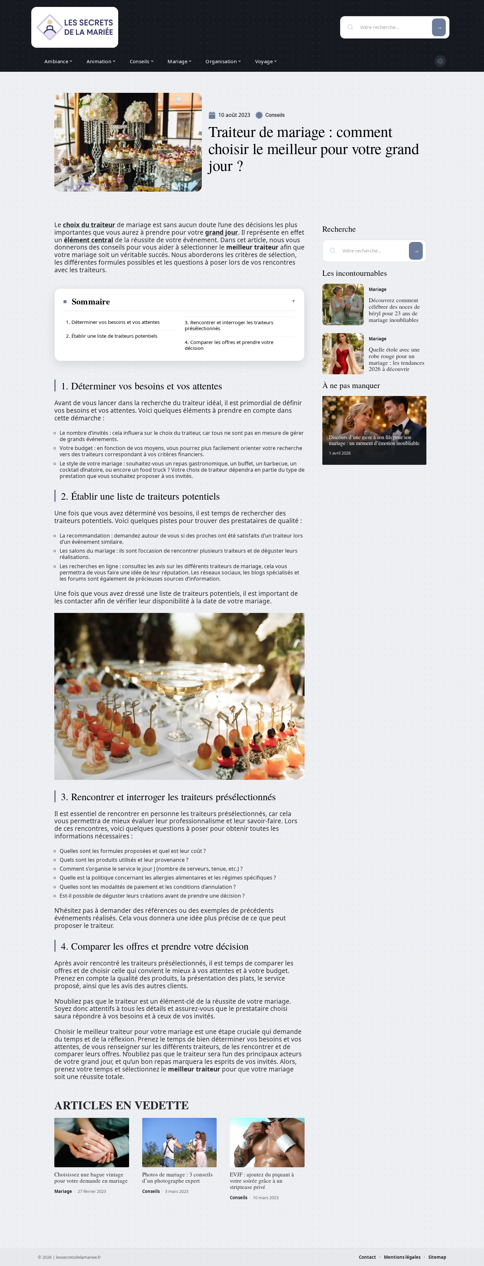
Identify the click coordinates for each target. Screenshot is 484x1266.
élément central (88, 240)
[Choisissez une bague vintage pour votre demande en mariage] (91, 1142)
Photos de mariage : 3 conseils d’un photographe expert (177, 1177)
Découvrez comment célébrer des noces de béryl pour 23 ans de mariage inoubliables (394, 309)
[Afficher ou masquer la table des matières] (203, 301)
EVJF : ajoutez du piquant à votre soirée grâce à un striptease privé (262, 1181)
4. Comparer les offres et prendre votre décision (229, 345)
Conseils (275, 115)
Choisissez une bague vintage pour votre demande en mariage (91, 1177)
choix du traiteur (89, 225)
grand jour (221, 232)
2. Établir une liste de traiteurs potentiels (111, 335)
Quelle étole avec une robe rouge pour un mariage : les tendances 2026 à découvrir (396, 359)
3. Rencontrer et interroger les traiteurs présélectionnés (229, 325)
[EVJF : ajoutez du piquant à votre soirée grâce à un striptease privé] (267, 1142)
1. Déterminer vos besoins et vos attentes (113, 322)
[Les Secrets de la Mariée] (74, 27)
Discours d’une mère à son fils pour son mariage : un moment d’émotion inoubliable (374, 440)
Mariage (63, 1191)
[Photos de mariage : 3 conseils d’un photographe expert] (179, 1142)
